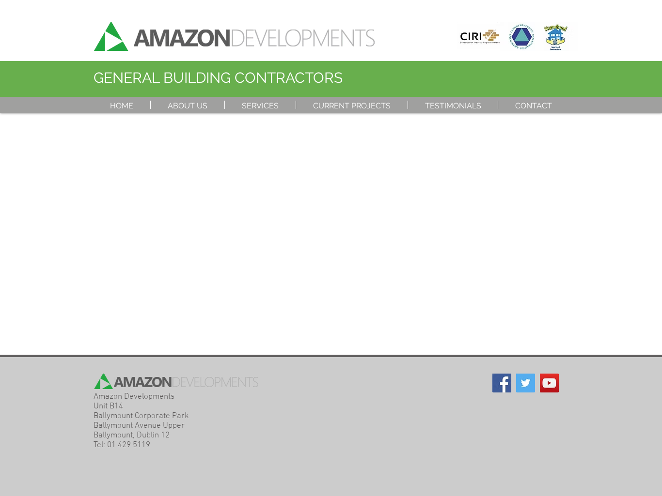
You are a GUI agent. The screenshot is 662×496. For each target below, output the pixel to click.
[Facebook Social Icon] (501, 383)
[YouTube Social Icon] (549, 383)
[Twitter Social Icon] (525, 383)
